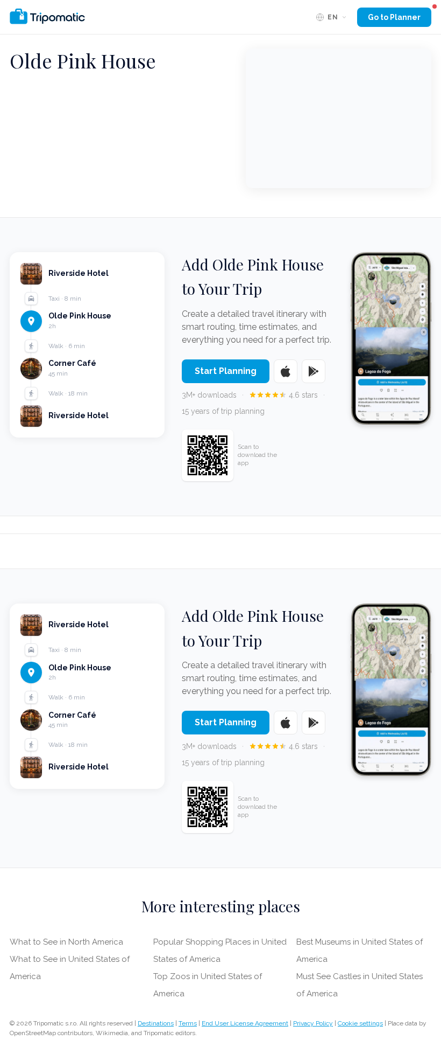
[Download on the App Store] (285, 371)
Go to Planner (394, 17)
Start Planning (226, 371)
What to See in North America (66, 942)
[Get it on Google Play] (313, 371)
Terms (188, 1023)
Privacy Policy (313, 1023)
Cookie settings (360, 1023)
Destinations (156, 1023)
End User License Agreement (245, 1023)
